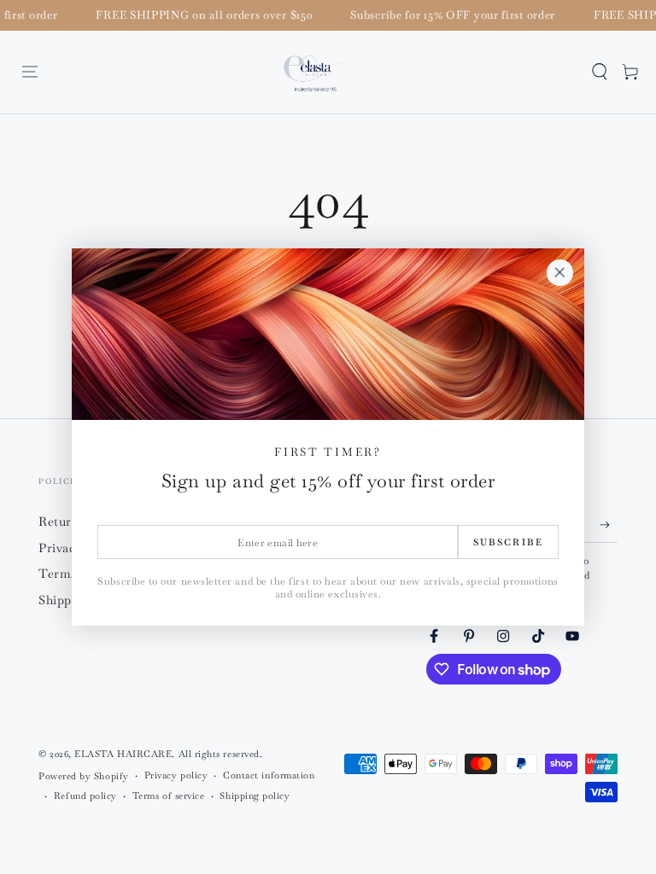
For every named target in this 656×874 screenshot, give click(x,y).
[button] (599, 72)
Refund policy (85, 795)
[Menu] (30, 72)
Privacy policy (176, 775)
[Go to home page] (316, 72)
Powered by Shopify (83, 776)
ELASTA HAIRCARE (123, 754)
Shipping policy (255, 795)
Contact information (268, 775)
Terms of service (168, 795)
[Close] (559, 273)
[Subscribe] (609, 525)
